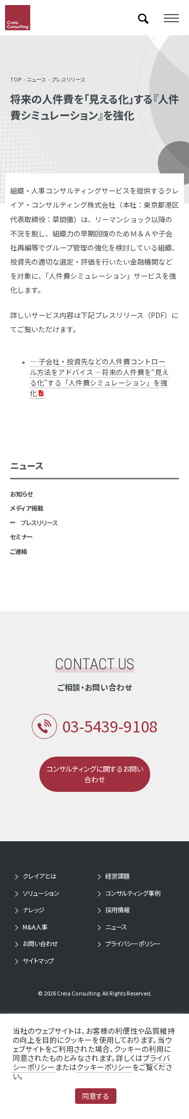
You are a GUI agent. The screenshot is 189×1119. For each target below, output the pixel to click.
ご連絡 (18, 551)
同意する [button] (95, 1096)
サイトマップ (38, 960)
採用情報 (117, 909)
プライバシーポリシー (133, 943)
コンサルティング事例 (132, 893)
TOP (16, 79)
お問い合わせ (40, 943)
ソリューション (41, 893)
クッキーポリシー (104, 1067)
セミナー (21, 536)
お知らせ (21, 494)
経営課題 (117, 876)
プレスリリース (68, 79)
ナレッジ (33, 909)
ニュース (36, 79)
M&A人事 (35, 926)
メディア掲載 (26, 508)
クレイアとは (39, 876)
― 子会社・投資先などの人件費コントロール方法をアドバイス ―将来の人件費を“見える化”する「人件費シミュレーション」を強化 (99, 377)
